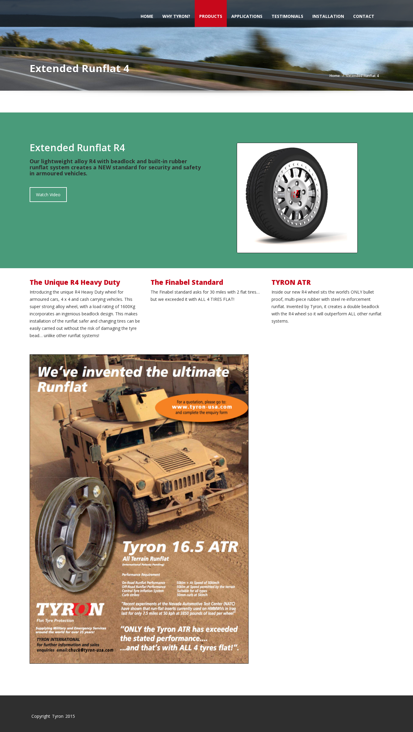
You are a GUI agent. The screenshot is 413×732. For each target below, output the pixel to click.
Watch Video (48, 194)
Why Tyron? (176, 16)
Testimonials (287, 16)
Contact (363, 16)
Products (210, 16)
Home (147, 16)
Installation (328, 16)
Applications (246, 16)
